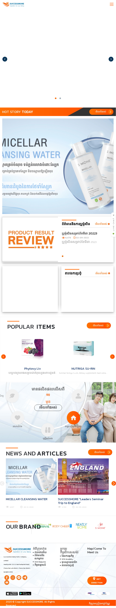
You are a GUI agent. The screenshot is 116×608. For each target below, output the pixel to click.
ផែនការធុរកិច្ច (68, 556)
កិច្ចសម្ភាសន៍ (40, 565)
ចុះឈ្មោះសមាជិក (69, 562)
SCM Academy (67, 559)
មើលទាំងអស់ (48, 408)
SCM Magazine (40, 562)
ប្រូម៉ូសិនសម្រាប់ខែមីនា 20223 (79, 233)
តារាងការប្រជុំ (68, 565)
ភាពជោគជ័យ (41, 552)
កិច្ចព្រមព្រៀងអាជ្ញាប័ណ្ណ (99, 603)
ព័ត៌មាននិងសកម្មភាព (39, 557)
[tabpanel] (58, 56)
